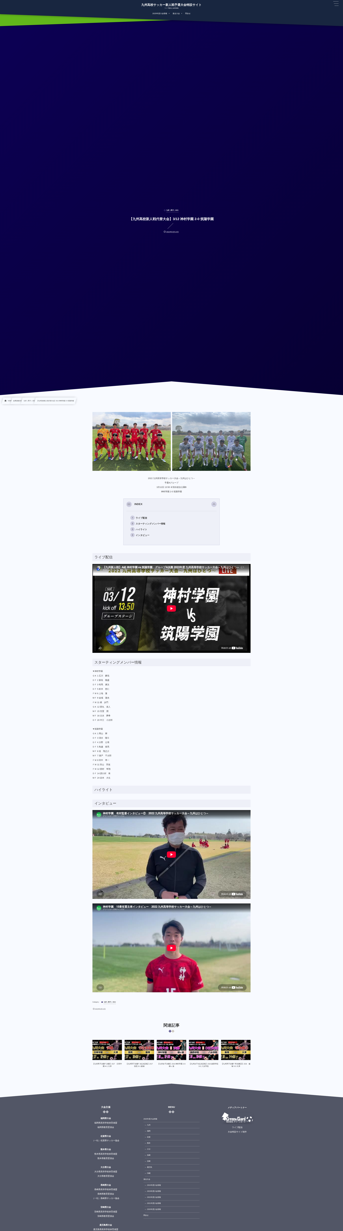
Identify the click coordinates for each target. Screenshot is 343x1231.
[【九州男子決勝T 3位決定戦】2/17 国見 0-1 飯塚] (139, 1050)
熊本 (148, 1143)
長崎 (148, 1155)
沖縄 (148, 1173)
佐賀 (148, 1137)
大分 (148, 1149)
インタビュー (142, 535)
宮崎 (148, 1161)
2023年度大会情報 (154, 1191)
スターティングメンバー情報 (150, 523)
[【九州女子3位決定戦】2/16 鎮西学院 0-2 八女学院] (203, 1050)
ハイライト (141, 529)
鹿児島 (149, 1167)
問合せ (146, 1215)
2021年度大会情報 (154, 1203)
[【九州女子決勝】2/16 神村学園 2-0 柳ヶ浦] (171, 1050)
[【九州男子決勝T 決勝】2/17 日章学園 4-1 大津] (107, 1050)
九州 (148, 1125)
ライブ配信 (141, 518)
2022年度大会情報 (154, 1197)
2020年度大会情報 (154, 1209)
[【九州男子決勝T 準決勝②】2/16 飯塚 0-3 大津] (236, 1050)
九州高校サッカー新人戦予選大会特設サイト (171, 4)
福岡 (148, 1131)
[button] (214, 504)
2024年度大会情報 (154, 1185)
